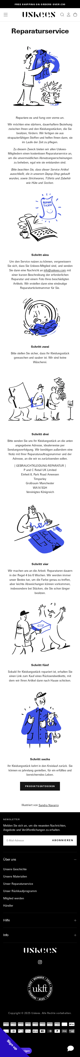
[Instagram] (40, 962)
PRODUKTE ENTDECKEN (40, 786)
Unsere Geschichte (15, 869)
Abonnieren (62, 840)
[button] (5, 14)
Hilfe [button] (6, 920)
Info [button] (6, 935)
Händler (8, 905)
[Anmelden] (68, 14)
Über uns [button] (9, 859)
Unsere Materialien (15, 876)
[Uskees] (40, 950)
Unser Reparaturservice (18, 883)
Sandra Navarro (49, 805)
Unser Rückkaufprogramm (20, 891)
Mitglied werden (13, 898)
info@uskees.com (55, 270)
